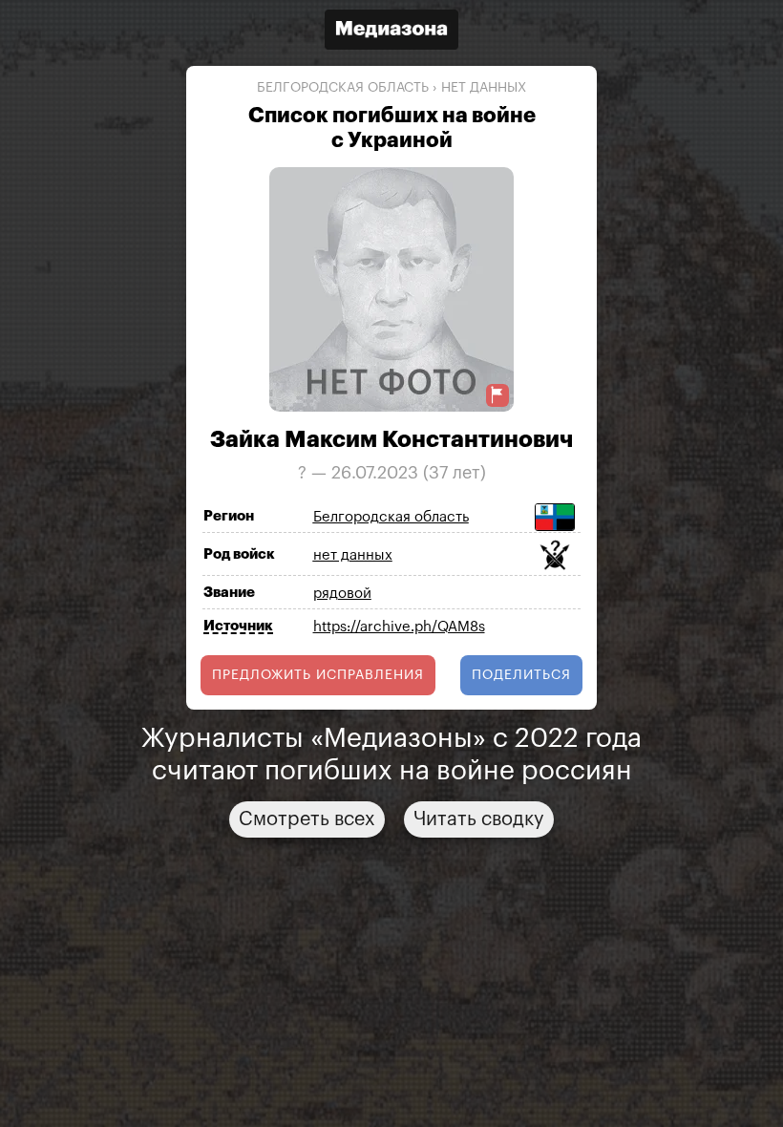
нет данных (483, 88)
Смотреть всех (307, 819)
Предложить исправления (318, 675)
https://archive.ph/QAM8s (399, 627)
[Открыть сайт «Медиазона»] (391, 32)
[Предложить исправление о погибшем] (497, 395)
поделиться (521, 675)
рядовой (342, 593)
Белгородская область (343, 88)
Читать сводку (478, 819)
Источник (238, 626)
